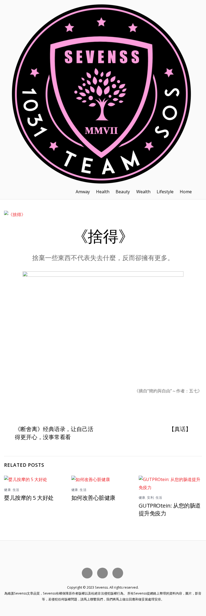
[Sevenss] (101, 181)
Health (102, 192)
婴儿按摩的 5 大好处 (28, 497)
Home (186, 192)
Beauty (123, 192)
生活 (16, 489)
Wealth (143, 192)
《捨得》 (103, 235)
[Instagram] (118, 572)
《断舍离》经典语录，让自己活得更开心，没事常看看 (54, 433)
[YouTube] (103, 572)
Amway (83, 192)
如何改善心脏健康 (93, 497)
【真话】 (180, 429)
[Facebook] (88, 572)
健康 (7, 489)
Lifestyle (165, 192)
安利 (150, 497)
